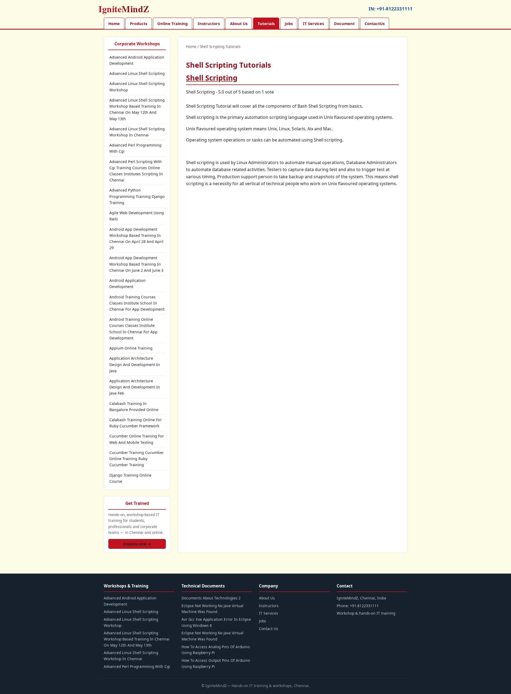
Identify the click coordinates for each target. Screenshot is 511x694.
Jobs (289, 23)
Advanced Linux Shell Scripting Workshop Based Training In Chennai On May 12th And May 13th (137, 109)
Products (138, 23)
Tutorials (266, 23)
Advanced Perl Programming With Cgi (135, 148)
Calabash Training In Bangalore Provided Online (133, 406)
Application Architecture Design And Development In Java (134, 364)
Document (344, 23)
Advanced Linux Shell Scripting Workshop (137, 86)
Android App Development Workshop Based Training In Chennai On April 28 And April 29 (136, 238)
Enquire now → (137, 543)
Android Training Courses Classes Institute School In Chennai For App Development (136, 303)
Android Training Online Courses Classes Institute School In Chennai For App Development (133, 328)
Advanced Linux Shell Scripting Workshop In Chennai (137, 131)
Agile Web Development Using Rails (136, 215)
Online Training (172, 23)
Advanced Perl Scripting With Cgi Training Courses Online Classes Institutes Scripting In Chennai (136, 171)
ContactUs (375, 23)
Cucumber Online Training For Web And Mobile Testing (136, 439)
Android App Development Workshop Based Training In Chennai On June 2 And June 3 (136, 264)
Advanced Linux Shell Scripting (137, 73)
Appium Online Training (131, 348)
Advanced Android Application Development (136, 60)
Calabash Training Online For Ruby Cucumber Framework (135, 422)
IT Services (313, 23)
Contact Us (268, 628)
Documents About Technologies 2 (211, 597)
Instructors (209, 23)
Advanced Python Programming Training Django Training (137, 196)
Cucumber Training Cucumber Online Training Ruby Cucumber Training (136, 458)
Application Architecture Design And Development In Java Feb (134, 387)
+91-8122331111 (395, 9)
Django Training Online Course (130, 478)
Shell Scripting (211, 78)
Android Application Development (127, 283)
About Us (239, 23)
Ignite (123, 8)
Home (114, 23)
